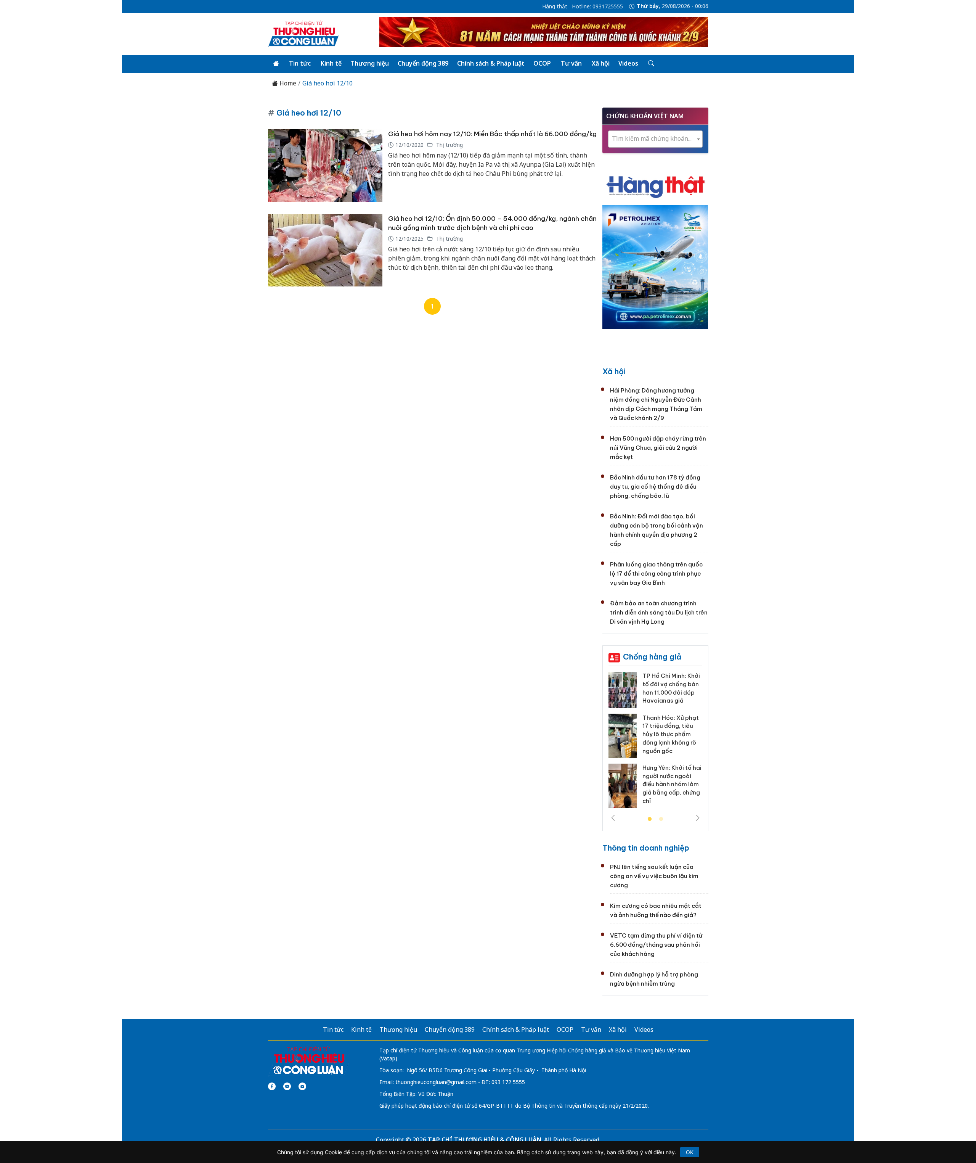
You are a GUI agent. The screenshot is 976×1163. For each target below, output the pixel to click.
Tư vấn (571, 63)
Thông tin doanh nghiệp (645, 848)
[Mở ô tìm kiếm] (650, 64)
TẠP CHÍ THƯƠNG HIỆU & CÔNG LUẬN (484, 1140)
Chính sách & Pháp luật (491, 63)
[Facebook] (272, 1086)
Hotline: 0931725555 (597, 6)
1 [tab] (649, 819)
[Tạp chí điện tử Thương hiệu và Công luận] (308, 1061)
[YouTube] (287, 1086)
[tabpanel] (655, 743)
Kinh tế (331, 63)
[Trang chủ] (276, 64)
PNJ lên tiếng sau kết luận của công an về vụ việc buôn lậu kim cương (654, 876)
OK (689, 1152)
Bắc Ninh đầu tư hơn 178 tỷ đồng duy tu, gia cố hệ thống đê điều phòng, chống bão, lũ (655, 486)
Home (287, 83)
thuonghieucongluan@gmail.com (436, 1082)
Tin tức (300, 63)
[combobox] (655, 139)
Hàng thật (554, 6)
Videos (628, 63)
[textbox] (655, 138)
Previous (613, 817)
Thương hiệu (369, 63)
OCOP (542, 63)
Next (697, 817)
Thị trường (449, 144)
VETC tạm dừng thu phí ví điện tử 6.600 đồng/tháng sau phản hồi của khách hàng (656, 944)
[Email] (302, 1086)
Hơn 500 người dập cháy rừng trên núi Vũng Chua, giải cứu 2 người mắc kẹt (658, 447)
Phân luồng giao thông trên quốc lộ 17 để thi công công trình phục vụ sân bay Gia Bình (656, 573)
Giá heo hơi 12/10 (327, 83)
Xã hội (601, 63)
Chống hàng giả (652, 656)
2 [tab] (661, 819)
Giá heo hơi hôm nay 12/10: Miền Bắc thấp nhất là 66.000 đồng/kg (492, 134)
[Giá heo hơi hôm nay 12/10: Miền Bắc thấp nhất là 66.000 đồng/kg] (325, 165)
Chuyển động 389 (423, 63)
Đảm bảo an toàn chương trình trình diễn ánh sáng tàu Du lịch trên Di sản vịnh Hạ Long (659, 612)
